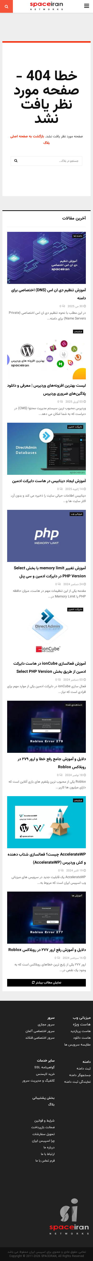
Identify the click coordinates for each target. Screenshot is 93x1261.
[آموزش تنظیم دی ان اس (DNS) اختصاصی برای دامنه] (46, 258)
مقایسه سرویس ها (77, 1044)
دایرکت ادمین (75, 427)
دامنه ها (77, 236)
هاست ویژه (82, 1024)
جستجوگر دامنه (80, 1075)
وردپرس (78, 331)
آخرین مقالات (74, 218)
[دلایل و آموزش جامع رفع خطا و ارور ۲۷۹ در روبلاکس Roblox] (46, 727)
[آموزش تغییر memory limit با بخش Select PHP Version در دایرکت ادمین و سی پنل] (46, 536)
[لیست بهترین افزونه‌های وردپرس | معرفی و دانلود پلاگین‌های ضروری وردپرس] (46, 353)
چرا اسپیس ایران (43, 1141)
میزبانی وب (76, 514)
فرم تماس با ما (45, 1160)
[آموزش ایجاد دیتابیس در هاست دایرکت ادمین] (46, 449)
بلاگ (51, 1104)
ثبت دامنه (84, 1068)
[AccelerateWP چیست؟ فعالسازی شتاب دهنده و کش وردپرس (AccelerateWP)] (46, 822)
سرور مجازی (46, 1024)
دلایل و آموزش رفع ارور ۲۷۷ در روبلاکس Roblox (47, 950)
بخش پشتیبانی (43, 1098)
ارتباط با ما (48, 1154)
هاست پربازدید (80, 1031)
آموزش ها (77, 896)
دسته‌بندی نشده (74, 705)
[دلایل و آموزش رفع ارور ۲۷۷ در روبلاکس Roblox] (46, 918)
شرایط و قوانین (44, 1120)
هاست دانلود (82, 1038)
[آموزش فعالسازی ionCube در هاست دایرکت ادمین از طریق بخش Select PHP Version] (46, 631)
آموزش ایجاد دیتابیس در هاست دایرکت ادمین (49, 481)
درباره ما (49, 1147)
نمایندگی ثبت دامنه (77, 1082)
